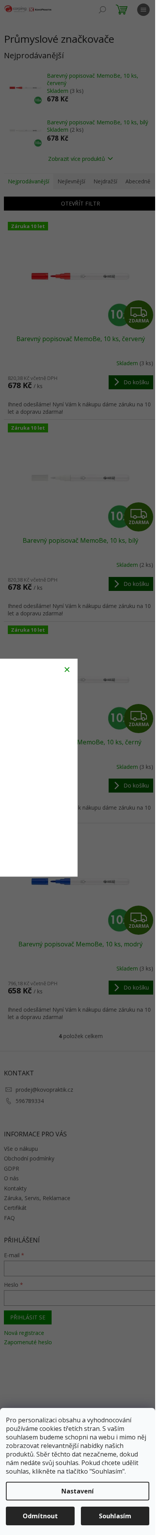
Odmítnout (40, 1516)
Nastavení (77, 1491)
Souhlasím (115, 1516)
